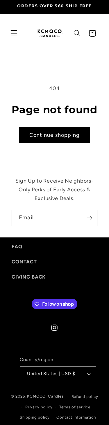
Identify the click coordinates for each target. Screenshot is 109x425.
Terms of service (74, 407)
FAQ (17, 246)
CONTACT (24, 262)
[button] (14, 33)
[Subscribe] (89, 218)
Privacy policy (39, 407)
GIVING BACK (29, 277)
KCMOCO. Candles (45, 396)
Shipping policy (35, 417)
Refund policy (85, 396)
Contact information (76, 417)
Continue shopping (54, 135)
